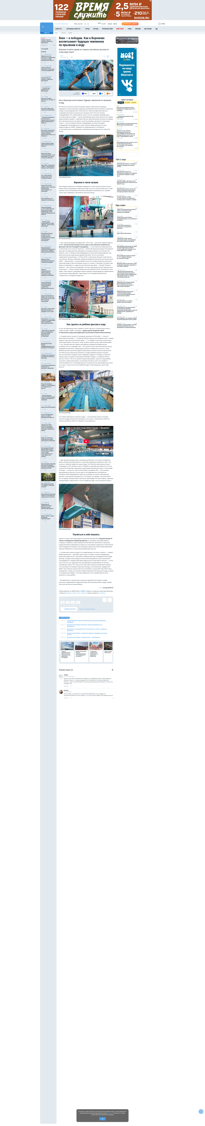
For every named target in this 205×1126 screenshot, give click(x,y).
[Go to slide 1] (126, 44)
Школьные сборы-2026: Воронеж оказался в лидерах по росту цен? (48, 310)
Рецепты (47, 151)
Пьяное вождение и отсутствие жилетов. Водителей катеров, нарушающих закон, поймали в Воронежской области (48, 211)
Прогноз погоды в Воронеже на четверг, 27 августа (48, 100)
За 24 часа (120, 102)
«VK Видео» (102, 593)
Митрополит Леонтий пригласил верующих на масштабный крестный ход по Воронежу (47, 333)
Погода (95, 29)
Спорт (56, 33)
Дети (46, 307)
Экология (47, 106)
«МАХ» (83, 591)
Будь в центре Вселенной (48, 407)
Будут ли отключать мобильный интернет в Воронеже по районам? (48, 439)
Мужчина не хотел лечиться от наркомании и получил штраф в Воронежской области (48, 58)
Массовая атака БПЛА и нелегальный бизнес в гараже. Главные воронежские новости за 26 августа (48, 133)
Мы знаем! (148, 29)
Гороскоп (47, 163)
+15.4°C (103, 24)
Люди (118, 105)
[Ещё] (156, 29)
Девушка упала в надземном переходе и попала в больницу (47, 261)
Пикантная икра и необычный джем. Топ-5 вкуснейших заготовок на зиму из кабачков (48, 155)
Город (87, 29)
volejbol (66, 675)
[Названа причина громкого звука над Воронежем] (48, 42)
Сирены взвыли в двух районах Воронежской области (47, 145)
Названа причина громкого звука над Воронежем (46, 79)
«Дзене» (83, 593)
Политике (109, 1113)
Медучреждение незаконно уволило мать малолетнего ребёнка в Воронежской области (48, 250)
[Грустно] (83, 601)
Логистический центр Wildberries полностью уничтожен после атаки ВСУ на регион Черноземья (48, 298)
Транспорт (47, 220)
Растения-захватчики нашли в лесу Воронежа (47, 109)
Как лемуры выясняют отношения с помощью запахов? (47, 485)
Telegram (69, 593)
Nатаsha (66, 690)
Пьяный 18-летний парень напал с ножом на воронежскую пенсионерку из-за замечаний (48, 188)
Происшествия (107, 29)
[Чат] (201, 1111)
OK (102, 1119)
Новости (58, 29)
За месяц (134, 102)
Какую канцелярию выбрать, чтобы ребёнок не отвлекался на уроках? (48, 386)
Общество (47, 128)
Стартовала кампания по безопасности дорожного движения (48, 367)
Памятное (47, 502)
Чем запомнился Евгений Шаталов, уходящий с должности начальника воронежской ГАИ (48, 466)
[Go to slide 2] (127, 44)
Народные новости (73, 29)
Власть (46, 462)
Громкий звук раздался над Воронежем (45, 89)
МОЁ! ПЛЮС (120, 29)
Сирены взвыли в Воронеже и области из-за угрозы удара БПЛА (48, 69)
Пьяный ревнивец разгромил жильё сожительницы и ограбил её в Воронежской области (47, 285)
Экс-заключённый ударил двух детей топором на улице (46, 177)
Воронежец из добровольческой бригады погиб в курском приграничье (47, 506)
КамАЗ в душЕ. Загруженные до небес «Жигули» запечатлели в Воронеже (47, 224)
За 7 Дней (127, 102)
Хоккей (70, 32)
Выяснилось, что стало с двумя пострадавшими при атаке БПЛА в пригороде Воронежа (48, 321)
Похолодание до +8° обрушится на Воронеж (47, 199)
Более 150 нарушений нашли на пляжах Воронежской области (47, 416)
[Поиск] (162, 29)
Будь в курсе (48, 268)
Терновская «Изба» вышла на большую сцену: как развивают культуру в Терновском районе (47, 427)
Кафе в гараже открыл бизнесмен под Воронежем (47, 517)
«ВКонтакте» (76, 593)
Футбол (64, 32)
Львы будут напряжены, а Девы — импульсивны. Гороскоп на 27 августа (48, 167)
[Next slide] (113, 652)
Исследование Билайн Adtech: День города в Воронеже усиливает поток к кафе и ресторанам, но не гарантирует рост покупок (47, 452)
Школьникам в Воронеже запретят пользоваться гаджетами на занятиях (48, 495)
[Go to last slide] (59, 652)
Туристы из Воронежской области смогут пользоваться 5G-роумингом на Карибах (47, 272)
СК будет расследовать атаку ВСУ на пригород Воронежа (48, 356)
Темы (129, 29)
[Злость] (89, 601)
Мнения (138, 29)
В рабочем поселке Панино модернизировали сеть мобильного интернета (47, 345)
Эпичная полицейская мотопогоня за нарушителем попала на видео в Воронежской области (48, 120)
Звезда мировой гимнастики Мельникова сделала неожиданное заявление (48, 397)
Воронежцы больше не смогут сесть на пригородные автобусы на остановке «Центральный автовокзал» (48, 237)
